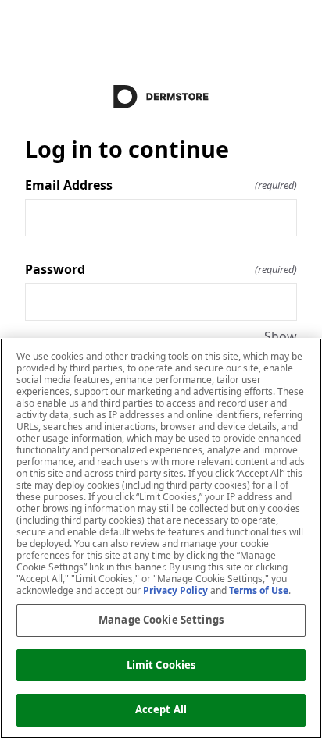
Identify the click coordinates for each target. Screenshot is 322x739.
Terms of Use (258, 590)
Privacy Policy (175, 590)
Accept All (161, 709)
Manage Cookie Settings (161, 620)
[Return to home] (161, 96)
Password (161, 269)
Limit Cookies (161, 665)
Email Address (161, 185)
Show (280, 336)
